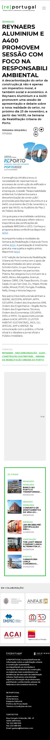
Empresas (28, 522)
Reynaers (7, 353)
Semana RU (8, 21)
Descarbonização (26, 353)
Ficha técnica (12, 699)
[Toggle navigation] (44, 8)
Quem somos (12, 696)
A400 (42, 353)
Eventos (27, 557)
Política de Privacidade (17, 704)
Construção (29, 539)
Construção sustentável (18, 356)
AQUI (5, 233)
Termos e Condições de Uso (19, 706)
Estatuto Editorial (14, 701)
